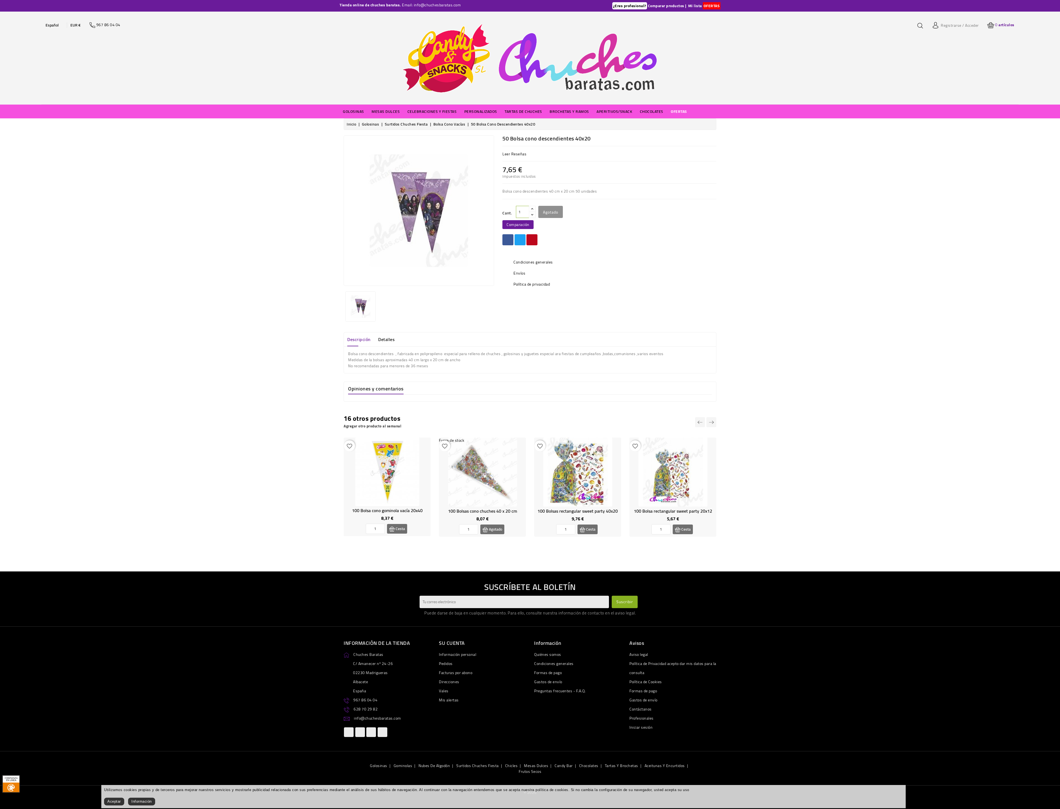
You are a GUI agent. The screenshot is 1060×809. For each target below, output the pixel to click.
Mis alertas (449, 700)
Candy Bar (564, 765)
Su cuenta (452, 643)
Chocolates (588, 765)
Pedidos (446, 663)
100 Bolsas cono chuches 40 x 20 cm (482, 511)
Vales (444, 690)
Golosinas (378, 765)
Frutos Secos (530, 771)
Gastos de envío (548, 681)
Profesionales (641, 718)
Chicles (511, 765)
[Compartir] (507, 239)
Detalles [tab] (386, 339)
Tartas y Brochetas (621, 765)
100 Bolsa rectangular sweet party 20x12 (673, 511)
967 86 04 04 (365, 700)
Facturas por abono (455, 672)
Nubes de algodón (434, 765)
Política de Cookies (645, 681)
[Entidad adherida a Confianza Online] (11, 783)
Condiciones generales (554, 663)
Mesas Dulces (536, 765)
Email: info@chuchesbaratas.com (431, 5)
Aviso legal (638, 654)
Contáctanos (640, 709)
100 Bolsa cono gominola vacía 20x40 (387, 510)
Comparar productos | (667, 5)
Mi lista (695, 5)
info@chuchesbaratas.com (377, 718)
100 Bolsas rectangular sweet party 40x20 (577, 511)
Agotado (550, 212)
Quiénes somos (547, 654)
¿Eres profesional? (629, 5)
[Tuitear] (520, 239)
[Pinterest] (531, 239)
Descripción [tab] (359, 339)
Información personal (457, 654)
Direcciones (449, 681)
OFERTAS (712, 5)
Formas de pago (548, 672)
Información (141, 801)
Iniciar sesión (641, 727)
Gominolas (403, 765)
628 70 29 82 (366, 709)
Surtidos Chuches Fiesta (477, 765)
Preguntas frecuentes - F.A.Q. (560, 690)
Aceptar (114, 801)
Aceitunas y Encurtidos (665, 765)
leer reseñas (514, 154)
